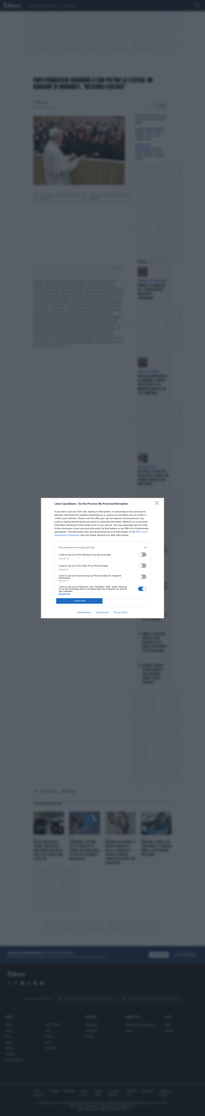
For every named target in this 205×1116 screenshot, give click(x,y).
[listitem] (102, 547)
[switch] (142, 554)
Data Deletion (84, 612)
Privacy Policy (121, 612)
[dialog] (102, 558)
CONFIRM (79, 601)
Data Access (102, 612)
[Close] (158, 504)
